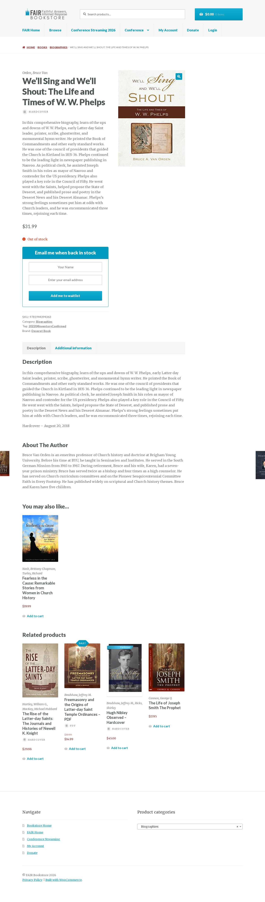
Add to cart (35, 616)
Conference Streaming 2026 (93, 30)
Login (212, 30)
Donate (193, 30)
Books (42, 47)
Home (31, 47)
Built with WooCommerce (63, 880)
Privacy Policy (32, 880)
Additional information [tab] (73, 348)
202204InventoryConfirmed (47, 326)
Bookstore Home (39, 825)
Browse (55, 30)
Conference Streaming (43, 839)
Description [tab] (36, 348)
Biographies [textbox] (188, 826)
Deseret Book (41, 331)
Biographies (58, 47)
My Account (168, 30)
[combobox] (190, 826)
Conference (134, 30)
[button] (179, 76)
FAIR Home (31, 30)
